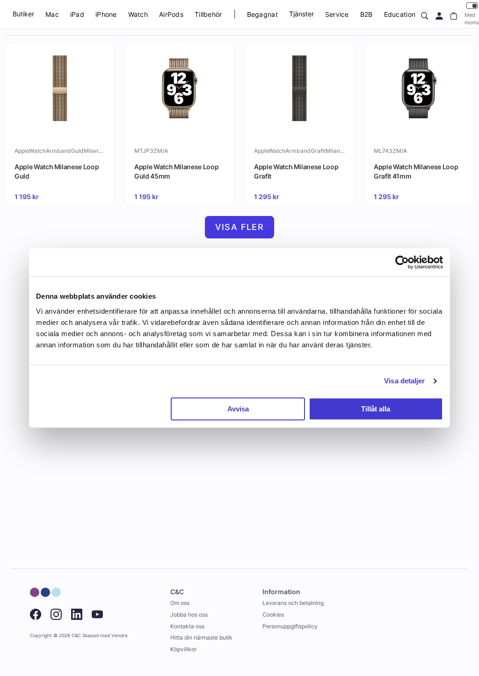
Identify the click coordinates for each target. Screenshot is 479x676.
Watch (138, 14)
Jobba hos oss (189, 614)
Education (400, 14)
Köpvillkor (183, 649)
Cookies (273, 614)
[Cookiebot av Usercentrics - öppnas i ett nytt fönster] (402, 262)
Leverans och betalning (293, 602)
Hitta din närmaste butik (201, 637)
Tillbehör (208, 14)
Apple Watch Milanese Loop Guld (57, 171)
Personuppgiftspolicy (290, 626)
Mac (52, 14)
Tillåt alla (375, 409)
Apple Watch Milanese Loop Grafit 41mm (416, 171)
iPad (77, 14)
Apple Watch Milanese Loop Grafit (296, 171)
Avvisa (238, 409)
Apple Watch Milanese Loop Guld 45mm (176, 171)
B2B (366, 14)
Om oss (179, 602)
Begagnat (262, 14)
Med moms (471, 18)
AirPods (171, 14)
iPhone (106, 14)
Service (337, 14)
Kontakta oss (187, 626)
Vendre (119, 635)
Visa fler (239, 227)
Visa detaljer (404, 381)
